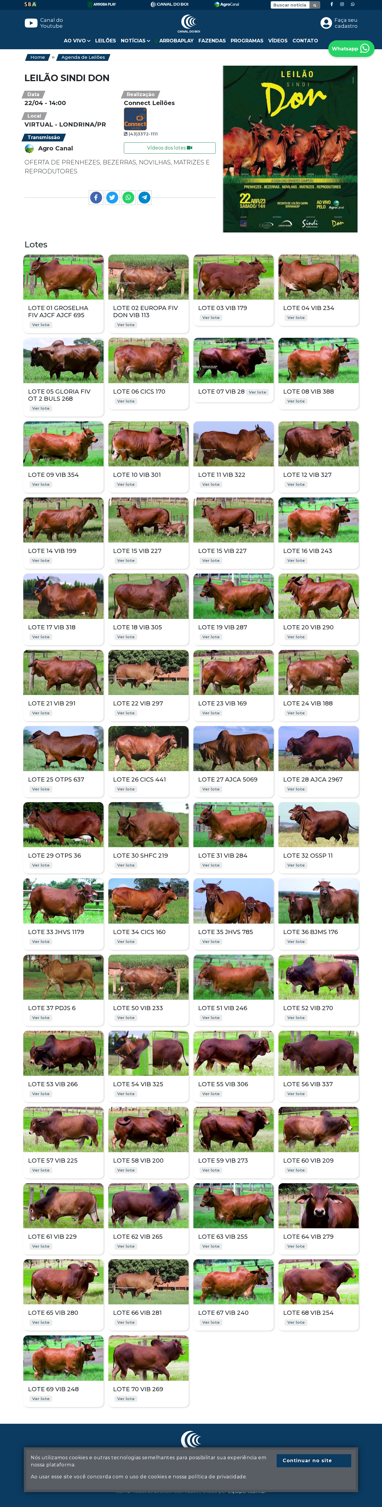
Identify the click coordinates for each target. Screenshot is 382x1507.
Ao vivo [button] (75, 41)
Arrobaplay (176, 41)
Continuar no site (307, 1460)
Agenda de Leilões (83, 57)
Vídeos (278, 41)
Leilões (105, 41)
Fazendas (212, 41)
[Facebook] (331, 4)
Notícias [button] (133, 41)
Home (37, 57)
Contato (305, 41)
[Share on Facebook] (96, 197)
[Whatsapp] (353, 4)
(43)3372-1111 (143, 134)
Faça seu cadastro (346, 23)
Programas (247, 41)
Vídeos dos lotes (167, 148)
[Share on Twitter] (112, 197)
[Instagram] (342, 4)
